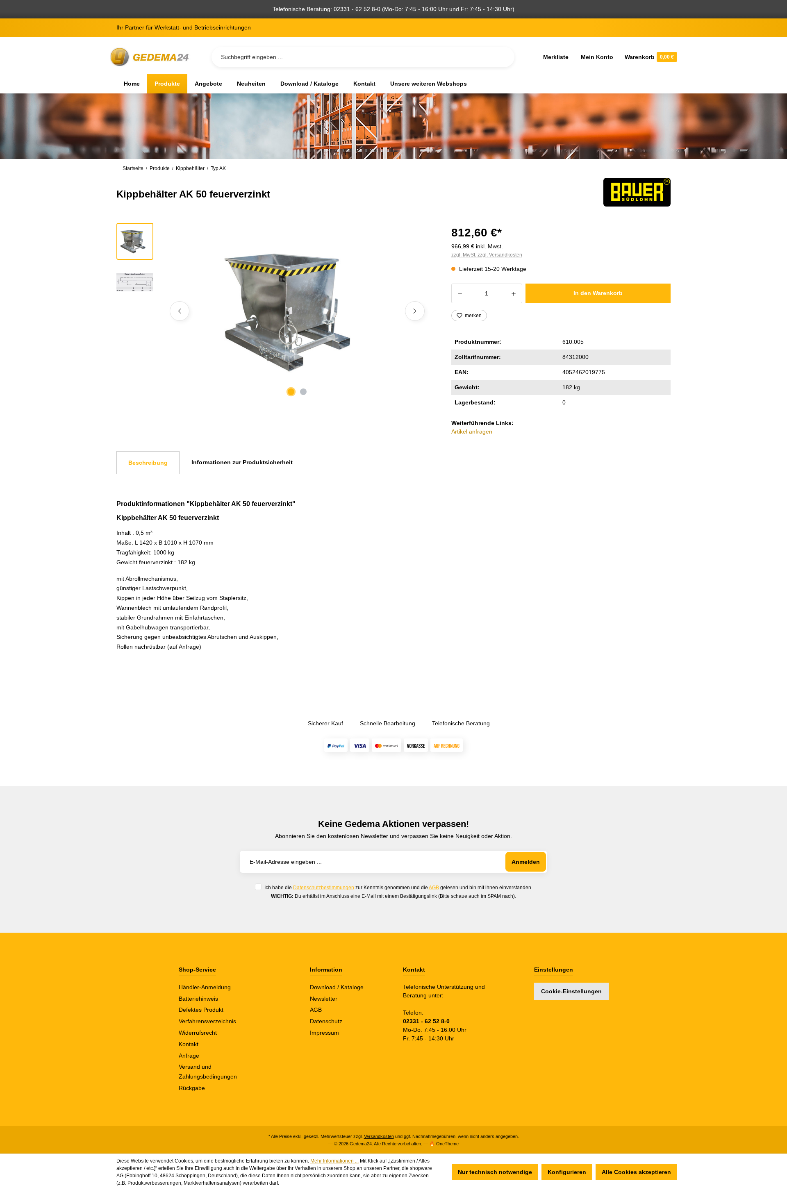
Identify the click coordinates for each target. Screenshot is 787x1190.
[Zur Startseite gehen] (151, 57)
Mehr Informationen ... (334, 1161)
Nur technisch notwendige (495, 1172)
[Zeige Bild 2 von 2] (303, 391)
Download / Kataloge (337, 987)
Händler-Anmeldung (205, 987)
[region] (274, 311)
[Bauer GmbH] (637, 192)
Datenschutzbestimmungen (323, 887)
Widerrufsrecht (198, 1032)
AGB (434, 887)
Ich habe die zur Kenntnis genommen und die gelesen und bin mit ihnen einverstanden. (398, 887)
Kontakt (188, 1044)
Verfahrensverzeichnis (207, 1021)
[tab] (148, 462)
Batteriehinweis (198, 998)
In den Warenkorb (598, 293)
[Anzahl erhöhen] (513, 293)
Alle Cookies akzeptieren (636, 1172)
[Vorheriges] (179, 311)
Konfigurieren (567, 1172)
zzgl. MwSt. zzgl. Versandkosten (486, 255)
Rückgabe (192, 1088)
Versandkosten (379, 1136)
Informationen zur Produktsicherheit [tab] (242, 462)
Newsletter (323, 998)
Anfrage (189, 1055)
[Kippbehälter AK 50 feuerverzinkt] (297, 311)
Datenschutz (326, 1021)
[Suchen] (501, 57)
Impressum (324, 1032)
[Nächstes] (415, 311)
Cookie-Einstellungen (571, 991)
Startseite (133, 168)
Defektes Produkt (201, 1009)
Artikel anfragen (471, 431)
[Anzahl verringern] (459, 293)
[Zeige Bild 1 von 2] (291, 391)
